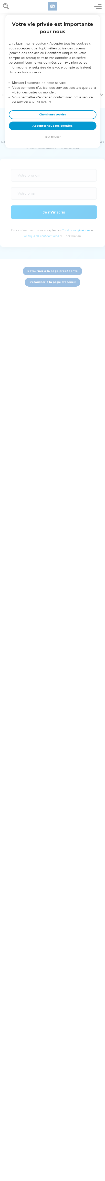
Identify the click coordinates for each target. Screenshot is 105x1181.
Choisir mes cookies (52, 114)
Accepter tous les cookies (52, 125)
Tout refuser (52, 136)
